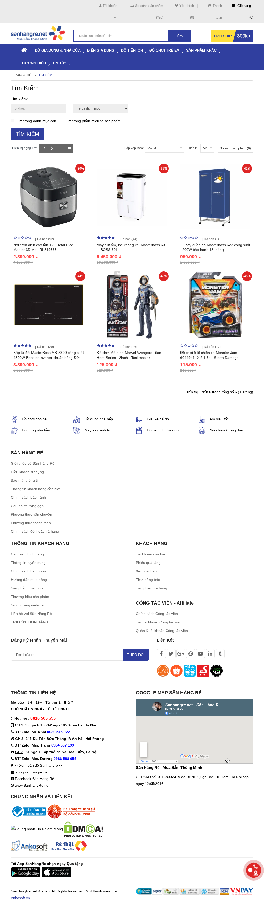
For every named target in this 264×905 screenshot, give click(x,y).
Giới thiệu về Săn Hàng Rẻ (32, 463)
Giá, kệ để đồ (158, 419)
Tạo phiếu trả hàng (151, 588)
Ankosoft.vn (20, 898)
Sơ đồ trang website (27, 605)
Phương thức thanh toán (31, 523)
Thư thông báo (148, 579)
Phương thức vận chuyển (31, 514)
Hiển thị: (193, 148)
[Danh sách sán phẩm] (60, 148)
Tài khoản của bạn (151, 554)
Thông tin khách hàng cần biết (35, 489)
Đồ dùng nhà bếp (99, 419)
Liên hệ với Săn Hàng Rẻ (31, 613)
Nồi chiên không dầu (226, 430)
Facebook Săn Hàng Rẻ (34, 779)
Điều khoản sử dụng (27, 472)
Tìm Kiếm (45, 75)
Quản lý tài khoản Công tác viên (162, 631)
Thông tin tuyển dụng (28, 562)
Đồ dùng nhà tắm (36, 430)
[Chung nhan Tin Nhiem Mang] (37, 829)
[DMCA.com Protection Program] (83, 829)
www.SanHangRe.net (32, 785)
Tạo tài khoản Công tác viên (159, 622)
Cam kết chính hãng (27, 554)
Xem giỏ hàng (147, 571)
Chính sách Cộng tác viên (157, 613)
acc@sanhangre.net (31, 772)
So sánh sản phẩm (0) (235, 148)
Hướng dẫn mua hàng (29, 579)
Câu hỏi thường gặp (27, 506)
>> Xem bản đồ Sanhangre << (38, 765)
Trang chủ (22, 75)
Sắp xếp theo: (134, 148)
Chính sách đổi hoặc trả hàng (35, 531)
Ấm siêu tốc (219, 419)
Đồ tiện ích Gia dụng (163, 430)
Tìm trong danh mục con (36, 121)
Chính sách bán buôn (28, 571)
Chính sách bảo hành (28, 497)
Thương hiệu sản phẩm (30, 596)
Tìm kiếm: (19, 99)
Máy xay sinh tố (97, 430)
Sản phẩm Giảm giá (27, 588)
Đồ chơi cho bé (34, 419)
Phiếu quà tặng (148, 562)
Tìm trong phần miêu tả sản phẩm (93, 121)
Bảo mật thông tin (25, 480)
